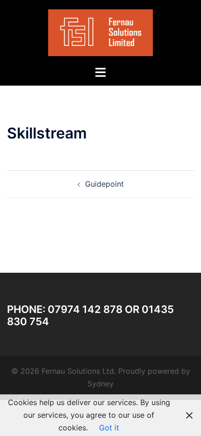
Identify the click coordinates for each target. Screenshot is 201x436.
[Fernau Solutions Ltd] (100, 31)
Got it (109, 427)
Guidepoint (104, 184)
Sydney (100, 383)
